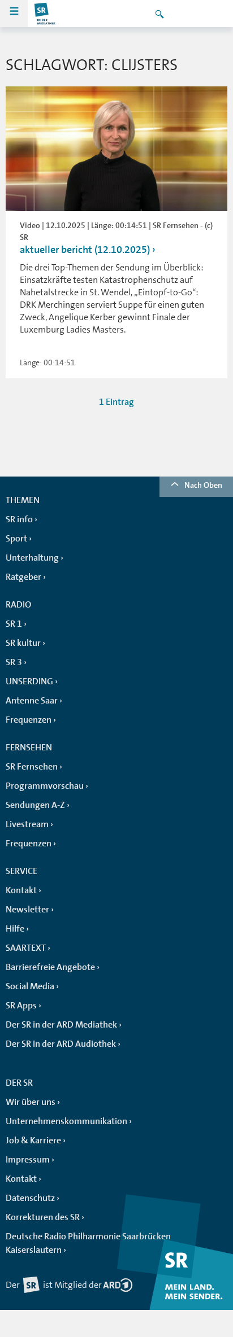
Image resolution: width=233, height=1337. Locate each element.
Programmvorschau (45, 786)
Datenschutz (30, 1198)
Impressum (28, 1159)
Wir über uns (30, 1102)
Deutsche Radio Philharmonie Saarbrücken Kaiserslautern (88, 1243)
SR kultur (23, 643)
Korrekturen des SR (43, 1217)
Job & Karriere (33, 1140)
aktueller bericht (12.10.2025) (85, 249)
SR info (19, 519)
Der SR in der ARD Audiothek (61, 1044)
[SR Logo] (45, 13)
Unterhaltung (32, 557)
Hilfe (15, 928)
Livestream (27, 824)
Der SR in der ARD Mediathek (61, 1024)
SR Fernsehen (32, 766)
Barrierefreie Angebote (50, 967)
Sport (16, 538)
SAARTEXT (26, 948)
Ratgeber (23, 577)
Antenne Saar (32, 700)
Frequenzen (28, 720)
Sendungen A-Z (35, 805)
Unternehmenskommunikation (66, 1121)
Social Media (30, 986)
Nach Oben (203, 485)
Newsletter (27, 909)
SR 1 (14, 624)
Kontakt (21, 890)
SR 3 (14, 662)
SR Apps (21, 1005)
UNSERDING (29, 681)
